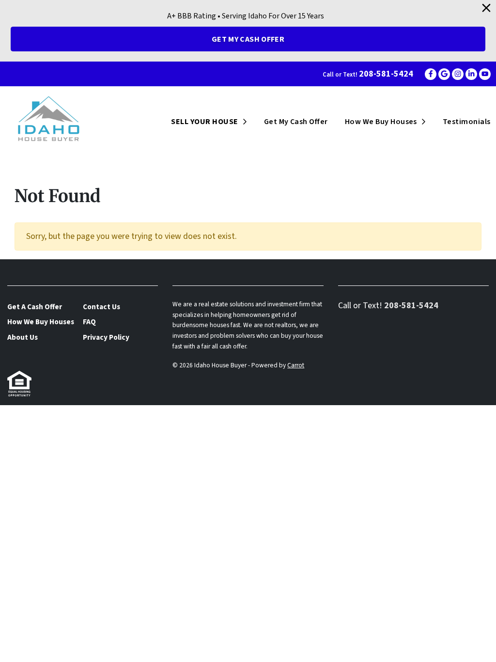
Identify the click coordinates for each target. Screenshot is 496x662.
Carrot (295, 365)
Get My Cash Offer (248, 39)
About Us (22, 337)
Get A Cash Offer (34, 306)
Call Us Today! (26, 412)
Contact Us (101, 306)
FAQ (89, 321)
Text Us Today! (92, 412)
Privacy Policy (106, 337)
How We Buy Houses (381, 121)
